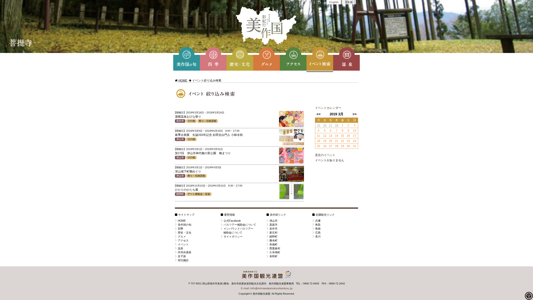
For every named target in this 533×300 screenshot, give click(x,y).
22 (342, 141)
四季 (180, 228)
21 (336, 141)
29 (342, 146)
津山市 (180, 139)
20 (330, 141)
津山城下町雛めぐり (188, 171)
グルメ (182, 236)
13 (330, 135)
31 (354, 146)
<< (318, 114)
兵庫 (318, 220)
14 (336, 135)
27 (330, 125)
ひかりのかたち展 (186, 189)
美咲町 (273, 256)
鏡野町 (180, 194)
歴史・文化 (184, 232)
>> (354, 114)
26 (324, 125)
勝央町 (273, 240)
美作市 (180, 120)
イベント (183, 244)
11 (318, 135)
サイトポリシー (233, 236)
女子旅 (182, 256)
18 (318, 141)
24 (354, 141)
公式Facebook (232, 220)
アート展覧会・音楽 (199, 194)
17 (354, 135)
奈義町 (273, 244)
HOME (182, 80)
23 (348, 141)
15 (342, 135)
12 (324, 135)
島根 (318, 228)
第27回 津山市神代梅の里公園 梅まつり (203, 153)
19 (324, 141)
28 (336, 125)
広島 (318, 232)
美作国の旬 (184, 224)
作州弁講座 (184, 252)
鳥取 (318, 224)
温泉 (180, 248)
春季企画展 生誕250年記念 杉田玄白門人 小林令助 (209, 134)
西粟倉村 (274, 248)
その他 (191, 120)
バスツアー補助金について (240, 224)
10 (354, 130)
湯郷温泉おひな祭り (188, 116)
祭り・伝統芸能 (207, 120)
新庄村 (273, 232)
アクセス (183, 240)
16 (348, 135)
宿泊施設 (183, 260)
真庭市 (273, 224)
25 (318, 125)
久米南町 (274, 252)
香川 (318, 236)
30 (348, 146)
